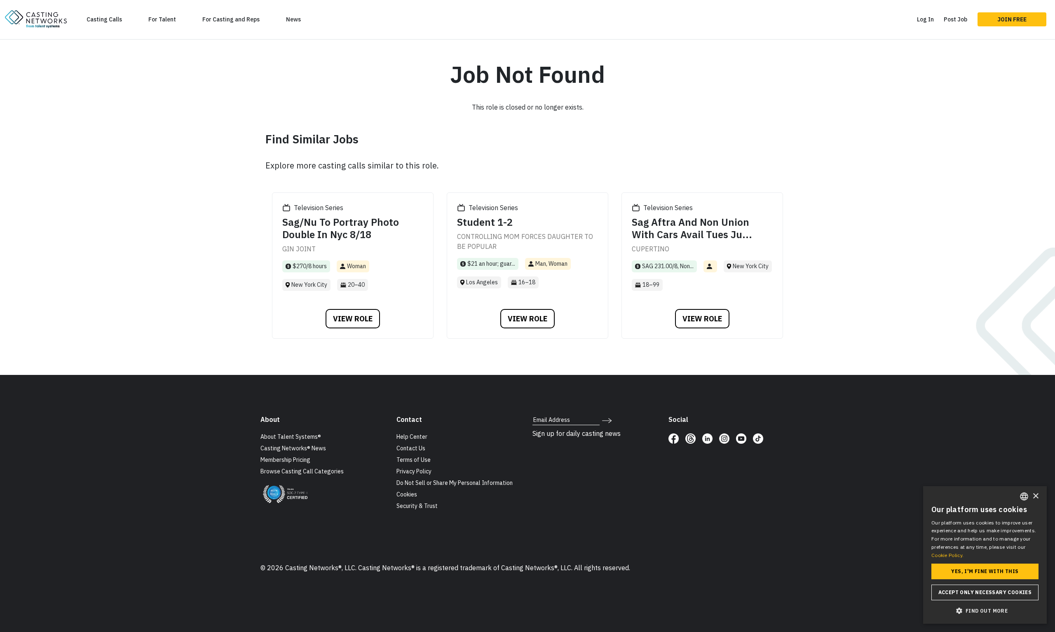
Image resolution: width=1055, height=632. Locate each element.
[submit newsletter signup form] (607, 419)
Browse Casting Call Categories (302, 471)
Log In (925, 19)
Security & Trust (417, 506)
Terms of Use (413, 459)
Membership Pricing (285, 459)
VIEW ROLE (353, 318)
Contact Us (410, 448)
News (293, 19)
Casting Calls (104, 19)
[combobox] (1024, 496)
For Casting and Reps (231, 19)
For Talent (162, 19)
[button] (985, 611)
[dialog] (985, 555)
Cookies (406, 494)
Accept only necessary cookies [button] (985, 592)
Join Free (1012, 19)
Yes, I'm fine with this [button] (984, 571)
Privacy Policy (413, 471)
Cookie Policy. (947, 555)
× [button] (1035, 496)
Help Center (411, 436)
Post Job (955, 19)
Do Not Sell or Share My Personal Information (454, 483)
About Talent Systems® (290, 436)
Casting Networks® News (293, 448)
